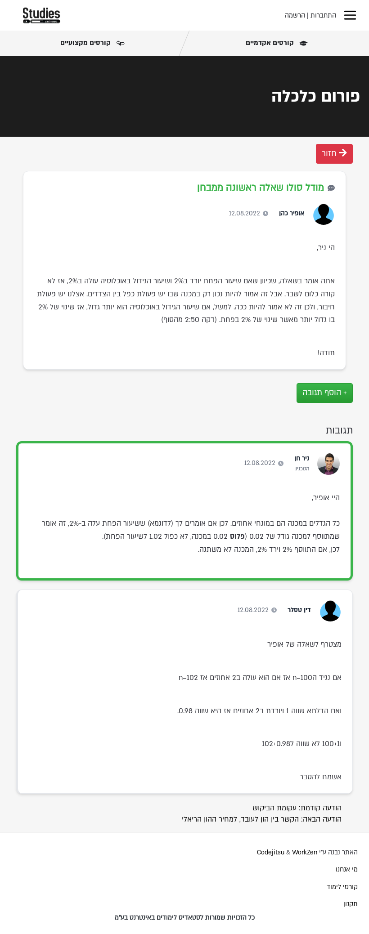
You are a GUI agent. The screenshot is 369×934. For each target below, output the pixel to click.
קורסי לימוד (342, 887)
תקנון (350, 904)
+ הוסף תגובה (324, 393)
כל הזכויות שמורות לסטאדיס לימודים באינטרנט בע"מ (185, 917)
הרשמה (295, 15)
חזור (330, 153)
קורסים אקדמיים (271, 42)
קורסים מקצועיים (86, 42)
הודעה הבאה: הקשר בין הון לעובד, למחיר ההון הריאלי (262, 819)
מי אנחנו (347, 869)
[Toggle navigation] (350, 15)
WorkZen (304, 852)
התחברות (323, 15)
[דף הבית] (41, 15)
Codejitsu (271, 852)
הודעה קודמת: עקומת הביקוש (297, 808)
